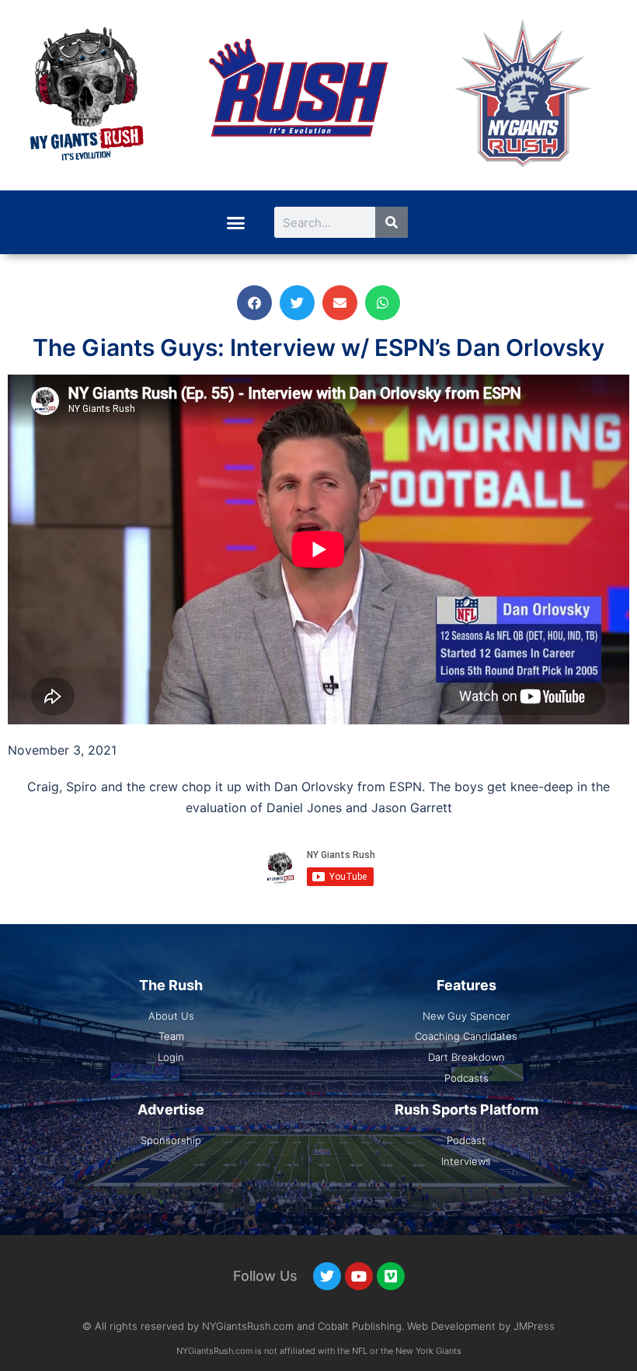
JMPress (534, 1326)
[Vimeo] (391, 1276)
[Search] (391, 222)
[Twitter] (327, 1276)
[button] (235, 222)
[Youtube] (359, 1276)
